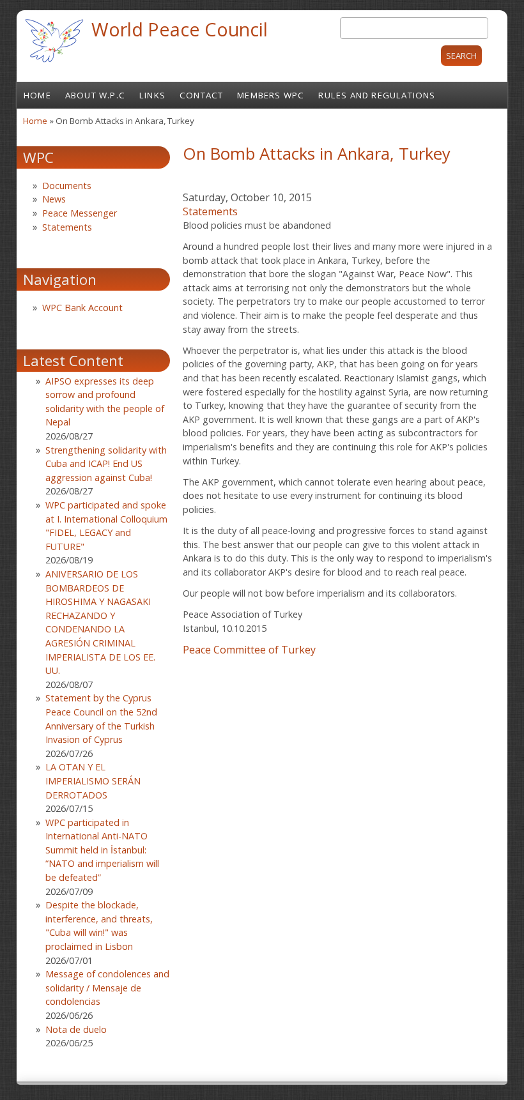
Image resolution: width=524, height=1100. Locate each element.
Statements (210, 211)
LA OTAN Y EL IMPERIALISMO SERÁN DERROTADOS (93, 780)
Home (37, 95)
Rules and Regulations (376, 95)
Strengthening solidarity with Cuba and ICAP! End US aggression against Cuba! (106, 464)
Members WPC (270, 95)
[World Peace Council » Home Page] (54, 64)
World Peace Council (179, 29)
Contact (201, 95)
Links (152, 95)
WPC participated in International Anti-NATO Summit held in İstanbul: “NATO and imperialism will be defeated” (102, 849)
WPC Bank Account (82, 308)
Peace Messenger (79, 213)
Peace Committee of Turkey (249, 650)
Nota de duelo (76, 1029)
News (54, 199)
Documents (66, 186)
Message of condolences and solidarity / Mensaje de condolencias (107, 987)
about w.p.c (95, 95)
